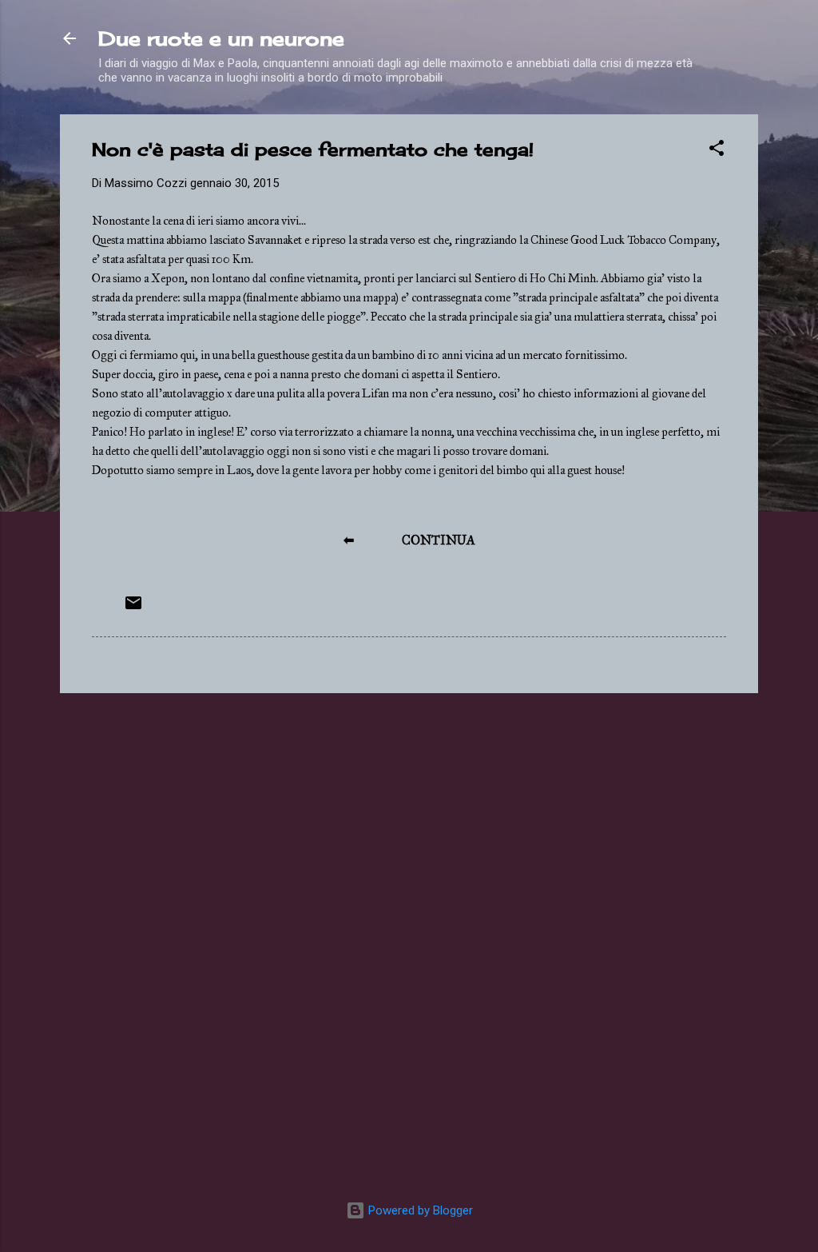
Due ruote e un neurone (221, 38)
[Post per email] (133, 608)
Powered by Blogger (419, 1210)
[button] (716, 150)
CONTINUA (438, 540)
